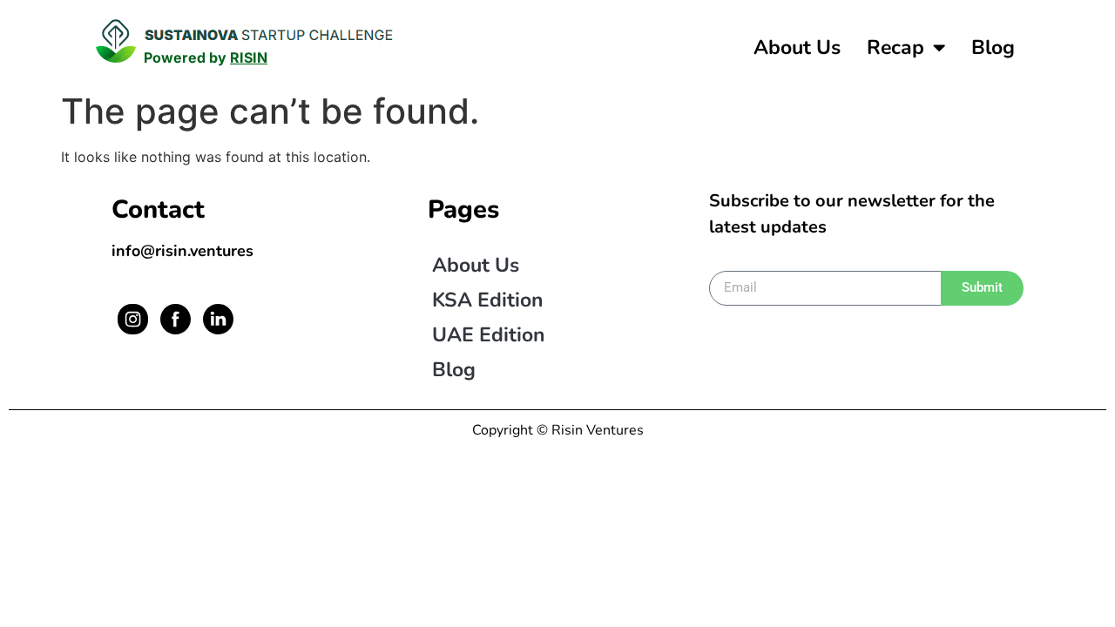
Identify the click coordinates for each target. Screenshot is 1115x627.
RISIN (248, 57)
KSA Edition (487, 300)
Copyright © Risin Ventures (558, 430)
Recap (895, 47)
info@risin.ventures (182, 250)
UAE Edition (488, 334)
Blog (993, 47)
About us (797, 47)
